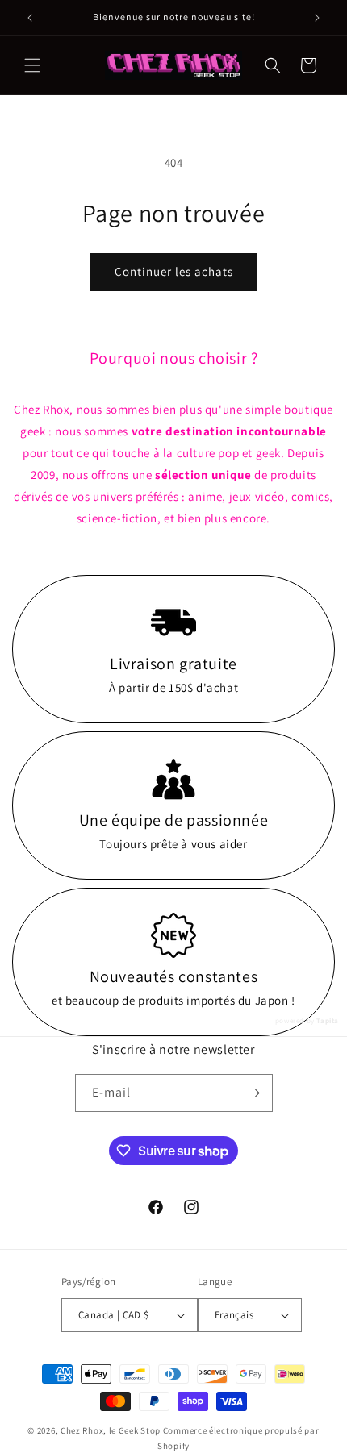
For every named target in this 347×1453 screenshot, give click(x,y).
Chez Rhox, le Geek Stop (111, 1430)
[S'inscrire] (254, 1093)
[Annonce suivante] (317, 17)
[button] (32, 65)
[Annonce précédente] (30, 17)
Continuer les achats (174, 271)
